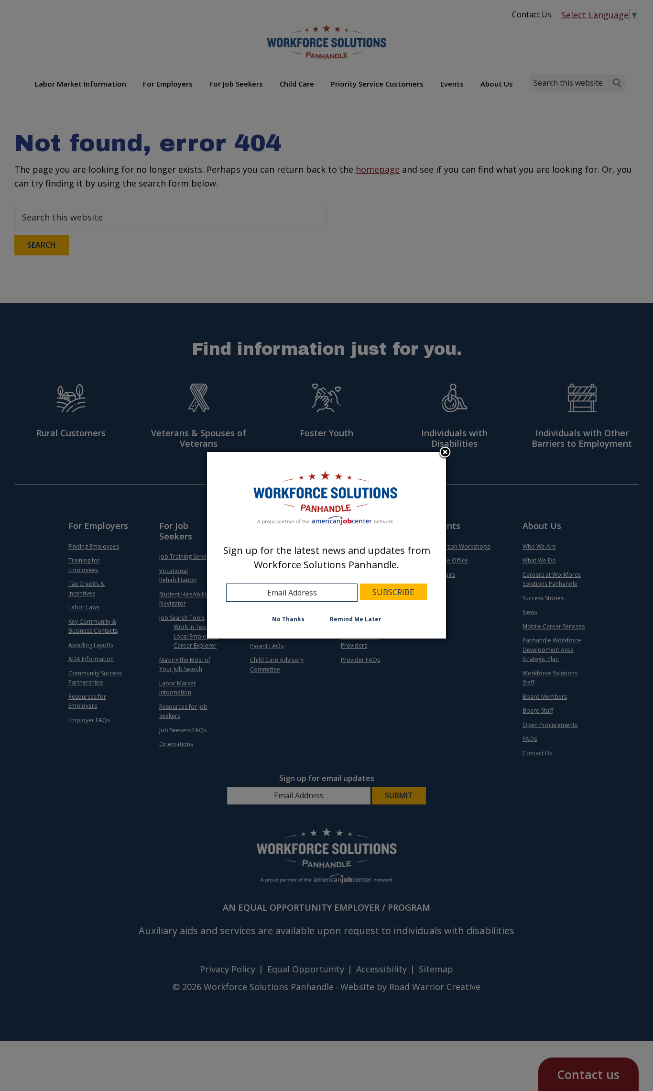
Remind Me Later (355, 619)
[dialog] (326, 545)
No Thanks (288, 619)
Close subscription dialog (445, 453)
